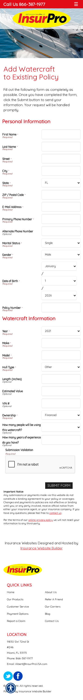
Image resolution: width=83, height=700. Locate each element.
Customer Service (18, 606)
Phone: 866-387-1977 (20, 658)
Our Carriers (52, 606)
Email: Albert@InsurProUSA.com (27, 664)
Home (10, 592)
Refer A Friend (54, 599)
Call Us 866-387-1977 (24, 4)
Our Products (15, 599)
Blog (47, 613)
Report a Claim (16, 621)
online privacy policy (40, 520)
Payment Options (17, 613)
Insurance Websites (21, 543)
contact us (55, 513)
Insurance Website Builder (42, 548)
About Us (50, 592)
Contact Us (52, 621)
